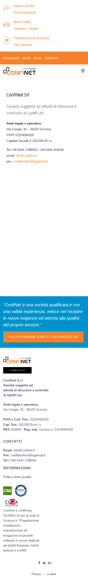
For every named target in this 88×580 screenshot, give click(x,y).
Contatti (51, 58)
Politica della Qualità (17, 477)
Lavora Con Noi (24, 5)
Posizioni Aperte (25, 12)
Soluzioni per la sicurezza (31, 38)
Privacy (36, 574)
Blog (38, 58)
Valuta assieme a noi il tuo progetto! (43, 337)
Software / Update (26, 28)
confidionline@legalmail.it (30, 161)
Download (11, 58)
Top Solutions (23, 44)
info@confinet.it (26, 155)
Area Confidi (22, 22)
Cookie (51, 574)
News (26, 58)
